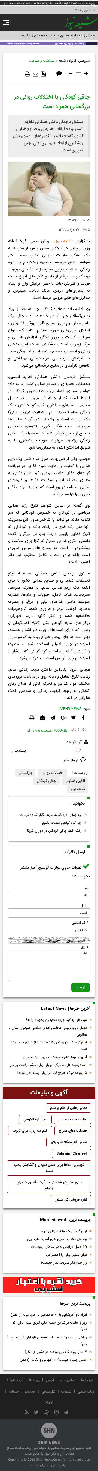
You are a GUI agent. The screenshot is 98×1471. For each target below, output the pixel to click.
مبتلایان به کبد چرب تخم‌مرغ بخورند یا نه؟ (56, 1020)
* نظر (84, 948)
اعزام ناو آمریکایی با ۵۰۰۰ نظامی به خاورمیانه (49, 1315)
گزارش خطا (73, 742)
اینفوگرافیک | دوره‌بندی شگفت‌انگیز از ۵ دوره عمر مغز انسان (49, 1046)
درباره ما (87, 1380)
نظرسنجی (48, 1392)
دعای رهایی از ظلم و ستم (68, 1108)
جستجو (30, 1392)
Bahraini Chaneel (71, 1154)
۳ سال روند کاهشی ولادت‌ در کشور (56, 1352)
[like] (49, 751)
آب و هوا (16, 1380)
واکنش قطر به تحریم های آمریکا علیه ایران (56, 1239)
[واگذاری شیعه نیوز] (49, 43)
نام (86, 888)
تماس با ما (67, 1380)
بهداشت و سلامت (42, 61)
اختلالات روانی (52, 773)
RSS (49, 1403)
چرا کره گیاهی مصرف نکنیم (61, 823)
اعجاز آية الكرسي (35, 1119)
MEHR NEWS (71, 709)
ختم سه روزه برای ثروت (30, 1131)
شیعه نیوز (63, 241)
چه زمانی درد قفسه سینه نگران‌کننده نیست (50, 815)
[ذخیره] (43, 74)
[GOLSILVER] (49, 1285)
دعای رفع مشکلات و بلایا (69, 1142)
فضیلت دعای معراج (73, 1131)
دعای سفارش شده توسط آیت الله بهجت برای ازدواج (49, 1185)
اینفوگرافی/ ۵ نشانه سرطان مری (64, 1231)
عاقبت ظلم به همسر (72, 1119)
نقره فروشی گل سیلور (71, 1200)
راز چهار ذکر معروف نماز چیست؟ (64, 1263)
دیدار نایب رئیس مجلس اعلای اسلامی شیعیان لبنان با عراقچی (48, 1031)
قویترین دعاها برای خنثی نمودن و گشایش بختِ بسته (49, 1168)
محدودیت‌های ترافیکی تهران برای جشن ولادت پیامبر (48, 1065)
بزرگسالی (25, 773)
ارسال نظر (71, 760)
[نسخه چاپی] (27, 74)
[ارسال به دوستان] (35, 74)
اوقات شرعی (86, 1392)
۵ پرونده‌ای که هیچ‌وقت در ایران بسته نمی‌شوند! (52, 1073)
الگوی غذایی (75, 781)
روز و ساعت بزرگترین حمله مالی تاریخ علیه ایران (50, 1326)
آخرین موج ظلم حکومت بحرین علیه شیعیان (55, 1057)
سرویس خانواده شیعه (74, 61)
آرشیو (50, 1380)
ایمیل (84, 905)
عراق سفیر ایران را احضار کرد (66, 1255)
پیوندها (34, 1380)
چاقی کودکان (46, 781)
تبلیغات (66, 1392)
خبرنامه (13, 1392)
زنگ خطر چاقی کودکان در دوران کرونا (54, 831)
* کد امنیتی (80, 923)
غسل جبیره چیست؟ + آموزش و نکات (53, 1360)
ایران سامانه (38, 1465)
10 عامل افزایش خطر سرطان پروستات (59, 1247)
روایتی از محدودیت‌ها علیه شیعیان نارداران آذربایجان (46, 1340)
